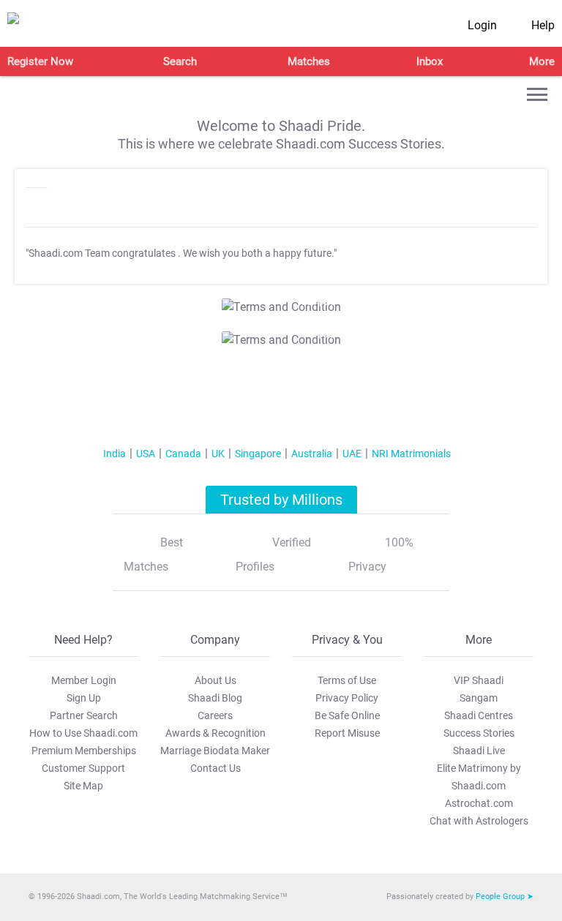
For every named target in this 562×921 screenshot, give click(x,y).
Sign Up (84, 698)
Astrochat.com (479, 803)
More (542, 61)
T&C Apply (315, 302)
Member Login (83, 680)
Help (543, 25)
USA (145, 453)
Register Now (40, 61)
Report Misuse (347, 733)
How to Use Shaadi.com (83, 733)
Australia (311, 453)
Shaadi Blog (215, 698)
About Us (215, 680)
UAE (351, 453)
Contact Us (215, 768)
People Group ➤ (504, 896)
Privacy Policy (346, 698)
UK (218, 453)
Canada (183, 453)
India (114, 453)
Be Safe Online (347, 715)
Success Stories (478, 733)
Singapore (258, 453)
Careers (215, 715)
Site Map (83, 786)
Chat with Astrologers (479, 821)
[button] (537, 94)
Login (482, 25)
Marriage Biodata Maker (215, 750)
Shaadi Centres (478, 715)
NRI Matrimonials (411, 453)
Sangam (479, 698)
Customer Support (83, 768)
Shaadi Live (479, 750)
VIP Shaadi (478, 680)
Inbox (429, 61)
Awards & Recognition (215, 733)
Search (180, 61)
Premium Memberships (83, 750)
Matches (309, 61)
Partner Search (84, 715)
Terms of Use (347, 680)
